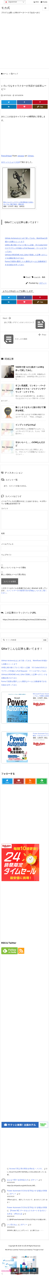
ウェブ (15, 74)
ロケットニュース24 (10, 162)
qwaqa (21, 155)
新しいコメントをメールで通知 (13, 567)
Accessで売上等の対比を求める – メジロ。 (26, 1168)
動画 (43, 277)
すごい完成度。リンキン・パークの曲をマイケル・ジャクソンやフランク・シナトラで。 (30, 388)
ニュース (37, 277)
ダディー (43, 283)
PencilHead (6, 155)
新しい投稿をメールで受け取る (13, 574)
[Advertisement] (24, 43)
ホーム (5, 74)
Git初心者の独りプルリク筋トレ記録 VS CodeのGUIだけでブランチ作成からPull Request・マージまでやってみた (26, 248)
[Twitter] (8, 102)
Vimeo (31, 155)
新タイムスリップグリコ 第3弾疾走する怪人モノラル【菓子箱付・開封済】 (18, 203)
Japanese (12, 2)
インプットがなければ (25, 424)
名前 (3, 533)
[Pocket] (24, 107)
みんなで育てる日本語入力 (17, 1180)
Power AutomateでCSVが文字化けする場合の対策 (27, 1191)
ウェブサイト (6, 555)
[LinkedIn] (8, 107)
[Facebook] (24, 102)
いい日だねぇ (12, 1224)
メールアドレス (7, 544)
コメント (4, 508)
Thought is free (38, 1250)
